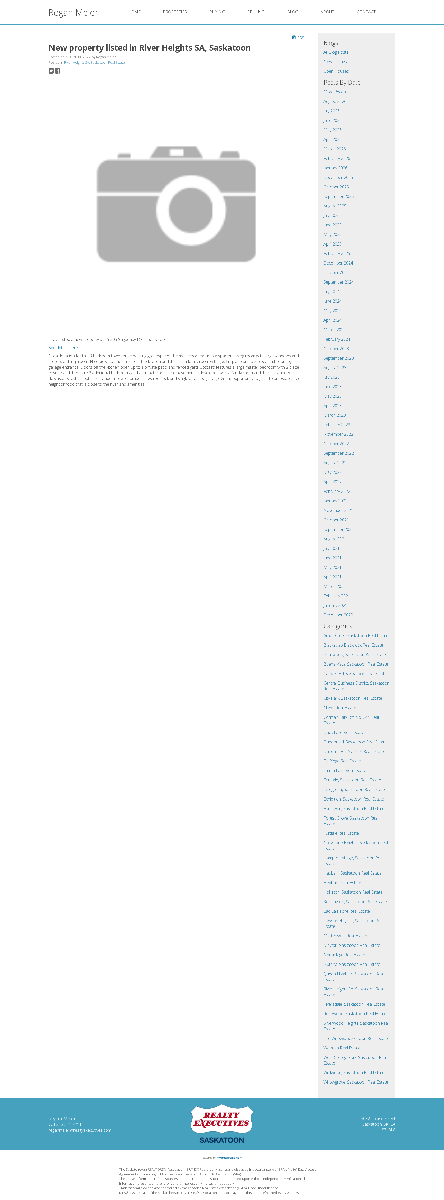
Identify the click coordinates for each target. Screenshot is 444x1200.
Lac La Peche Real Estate (346, 911)
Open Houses (336, 71)
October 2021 (336, 520)
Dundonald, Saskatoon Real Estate (355, 742)
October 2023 (336, 348)
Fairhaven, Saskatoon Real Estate (353, 808)
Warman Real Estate (341, 1048)
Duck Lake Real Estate (343, 732)
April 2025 (332, 244)
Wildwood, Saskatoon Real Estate (353, 1072)
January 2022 (335, 501)
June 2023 (332, 386)
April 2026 (332, 139)
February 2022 (336, 491)
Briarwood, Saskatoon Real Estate (354, 654)
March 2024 (334, 329)
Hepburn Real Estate (342, 882)
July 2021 (331, 548)
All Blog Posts (335, 52)
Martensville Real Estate (345, 936)
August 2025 (334, 206)
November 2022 (338, 434)
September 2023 (338, 358)
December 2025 (338, 177)
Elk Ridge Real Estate (342, 761)
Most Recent (335, 92)
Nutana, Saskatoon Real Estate (351, 964)
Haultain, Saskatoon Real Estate (352, 873)
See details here (63, 347)
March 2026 (334, 149)
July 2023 (331, 377)
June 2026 (332, 120)
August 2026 (334, 101)
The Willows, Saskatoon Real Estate (355, 1038)
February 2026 (336, 158)
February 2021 (336, 596)
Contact (366, 12)
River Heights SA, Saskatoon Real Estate (94, 62)
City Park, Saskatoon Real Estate (352, 698)
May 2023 (332, 396)
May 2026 (332, 130)
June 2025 (332, 225)
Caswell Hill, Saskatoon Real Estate (355, 673)
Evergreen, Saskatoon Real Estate (354, 789)
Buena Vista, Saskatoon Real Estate (355, 664)
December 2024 (338, 263)
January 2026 (335, 168)
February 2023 (336, 425)
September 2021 (338, 529)
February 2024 (336, 339)
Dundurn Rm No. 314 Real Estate (353, 751)
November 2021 (338, 510)
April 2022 (332, 482)
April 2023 (332, 405)
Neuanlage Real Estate (344, 955)
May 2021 (332, 567)
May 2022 (332, 472)
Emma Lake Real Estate (344, 770)
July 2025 (331, 215)
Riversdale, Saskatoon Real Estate (354, 1004)
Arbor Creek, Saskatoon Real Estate (355, 635)
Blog (292, 12)
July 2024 (331, 291)
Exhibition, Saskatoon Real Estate (353, 799)
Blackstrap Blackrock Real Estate (353, 645)
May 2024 (332, 310)
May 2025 (332, 234)
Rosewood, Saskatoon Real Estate (354, 1013)
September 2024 (338, 282)
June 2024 (332, 301)
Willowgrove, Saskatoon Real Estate (355, 1082)
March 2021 (334, 586)
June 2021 (332, 558)
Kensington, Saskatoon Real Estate (355, 901)
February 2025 (336, 253)
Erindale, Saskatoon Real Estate (352, 780)
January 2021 (335, 605)
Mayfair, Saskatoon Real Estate (351, 945)
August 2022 (334, 463)
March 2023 (334, 415)
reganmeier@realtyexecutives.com (80, 1130)
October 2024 (336, 272)
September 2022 (338, 453)
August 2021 (334, 539)
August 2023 (334, 367)
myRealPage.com (229, 1157)
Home (134, 12)
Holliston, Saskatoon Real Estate (353, 892)
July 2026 (331, 111)
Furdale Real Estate (341, 833)
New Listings (335, 62)
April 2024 (332, 320)
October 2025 (336, 187)
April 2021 (332, 577)
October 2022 (336, 444)
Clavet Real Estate (339, 708)
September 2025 (338, 196)
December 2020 (338, 615)
